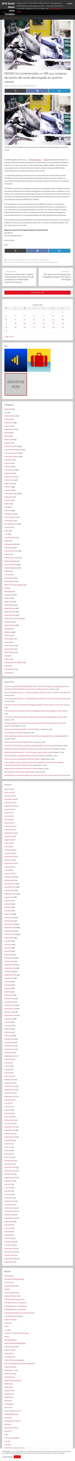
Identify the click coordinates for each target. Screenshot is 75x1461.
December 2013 (10, 1046)
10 (6, 319)
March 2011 (8, 1157)
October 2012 (9, 1093)
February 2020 (9, 826)
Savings (7, 629)
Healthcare (8, 514)
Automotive (8, 423)
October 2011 (9, 1134)
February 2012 (9, 1120)
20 (34, 323)
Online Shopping (10, 568)
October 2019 (9, 836)
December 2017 (10, 884)
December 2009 (10, 1208)
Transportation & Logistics (13, 662)
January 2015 (9, 1002)
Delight (7, 1289)
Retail (41, 260)
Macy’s (6, 1336)
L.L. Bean (7, 1330)
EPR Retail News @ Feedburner (15, 1303)
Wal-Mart (7, 1445)
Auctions (7, 419)
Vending (7, 673)
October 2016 (9, 931)
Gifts (6, 507)
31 (6, 331)
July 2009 (7, 1225)
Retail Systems (9, 1377)
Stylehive (7, 1424)
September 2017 (10, 894)
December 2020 (10, 799)
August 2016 (8, 938)
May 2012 (7, 1110)
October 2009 (9, 1215)
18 (15, 323)
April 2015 (7, 992)
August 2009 (8, 1221)
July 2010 (7, 1184)
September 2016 (10, 934)
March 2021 (8, 792)
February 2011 (9, 1161)
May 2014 (7, 1029)
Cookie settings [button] (7, 1457)
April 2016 (7, 951)
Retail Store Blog (10, 1374)
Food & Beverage (18, 260)
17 (6, 323)
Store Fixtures (9, 645)
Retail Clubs (8, 602)
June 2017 (7, 904)
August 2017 (8, 897)
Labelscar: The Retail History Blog (16, 1333)
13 (34, 319)
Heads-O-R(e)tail (10, 1320)
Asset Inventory (9, 416)
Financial (7, 490)
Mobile (6, 554)
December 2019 (10, 833)
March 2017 (8, 914)
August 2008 (8, 1262)
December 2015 (10, 965)
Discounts (7, 466)
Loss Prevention (10, 537)
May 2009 (7, 1231)
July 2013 (7, 1063)
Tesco (6, 1434)
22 (53, 323)
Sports (6, 642)
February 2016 (9, 958)
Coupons (7, 463)
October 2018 (9, 860)
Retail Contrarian (10, 1367)
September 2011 (10, 1137)
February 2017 (9, 917)
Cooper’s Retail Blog (11, 1286)
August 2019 (8, 840)
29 (53, 327)
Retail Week (8, 1384)
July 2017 (7, 900)
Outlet (6, 571)
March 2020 (8, 823)
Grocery (27, 260)
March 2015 (8, 995)
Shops (6, 635)
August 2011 (8, 1140)
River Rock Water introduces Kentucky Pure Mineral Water (25, 756)
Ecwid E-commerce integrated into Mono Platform (22, 759)
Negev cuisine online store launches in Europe (21, 768)
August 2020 (8, 809)
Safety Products (10, 625)
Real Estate (8, 591)
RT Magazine (9, 1404)
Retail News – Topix (11, 1370)
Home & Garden (10, 517)
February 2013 (9, 1079)
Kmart (6, 1326)
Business (10, 260)
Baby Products (9, 429)
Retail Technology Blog (12, 1380)
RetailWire (8, 1401)
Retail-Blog (8, 1387)
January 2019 (9, 853)
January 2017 (9, 921)
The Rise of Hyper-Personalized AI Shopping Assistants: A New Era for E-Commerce (34, 705)
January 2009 (9, 1245)
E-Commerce (9, 470)
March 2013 (8, 1076)
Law (5, 534)
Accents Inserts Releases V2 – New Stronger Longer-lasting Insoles (28, 752)
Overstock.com (9, 1357)
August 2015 (8, 978)
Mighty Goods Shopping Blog (14, 1343)
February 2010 (9, 1201)
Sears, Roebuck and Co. (12, 1411)
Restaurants (8, 595)
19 (25, 323)
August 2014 (8, 1019)
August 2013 (8, 1059)
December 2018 (10, 857)
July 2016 (7, 941)
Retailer (46, 260)
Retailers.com (9, 1394)
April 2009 (8, 1235)
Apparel (7, 409)
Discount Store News (11, 1293)
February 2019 (9, 850)
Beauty (6, 433)
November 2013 (10, 1049)
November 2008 (10, 1252)
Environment (9, 480)
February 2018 (9, 877)
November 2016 (10, 927)
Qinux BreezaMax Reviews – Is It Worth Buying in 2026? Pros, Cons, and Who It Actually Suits (37, 692)
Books (6, 436)
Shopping (7, 632)
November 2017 (10, 887)
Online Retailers (10, 564)
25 (15, 327)
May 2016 (7, 948)
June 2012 (7, 1107)
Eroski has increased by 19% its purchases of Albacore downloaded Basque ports (32, 262)
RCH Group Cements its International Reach (20, 772)
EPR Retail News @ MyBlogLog (15, 1306)
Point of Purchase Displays (13, 585)
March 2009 (8, 1238)
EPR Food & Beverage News (14, 1299)
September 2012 (10, 1096)
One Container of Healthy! (13, 733)
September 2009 (10, 1218)
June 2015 (7, 985)
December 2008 (10, 1248)
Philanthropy (9, 581)
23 (63, 323)
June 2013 (7, 1066)
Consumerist (9, 1282)
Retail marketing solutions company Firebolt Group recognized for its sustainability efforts (36, 736)
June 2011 (7, 1147)
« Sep (6, 336)
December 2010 (10, 1167)
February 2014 (9, 1039)
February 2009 (9, 1242)
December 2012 (10, 1086)
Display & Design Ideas (12, 1296)
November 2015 (10, 968)
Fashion (7, 487)
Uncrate (7, 1441)
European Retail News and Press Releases (19, 1313)
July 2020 (7, 813)
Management (34, 260)
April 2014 (7, 1032)
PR (5, 588)
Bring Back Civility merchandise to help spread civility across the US (28, 749)
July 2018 (7, 870)
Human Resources (11, 524)
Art (5, 412)
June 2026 (8, 789)
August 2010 (8, 1181)
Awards (7, 426)
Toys (6, 656)
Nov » (12, 336)
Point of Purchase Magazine (14, 1360)
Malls (6, 541)
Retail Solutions (9, 615)
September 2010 (10, 1177)
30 (63, 327)
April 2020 (7, 819)
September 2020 (10, 806)
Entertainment (9, 477)
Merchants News (10, 1340)
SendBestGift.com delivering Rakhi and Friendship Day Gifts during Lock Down (32, 775)
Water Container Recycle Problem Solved (19, 742)
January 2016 (9, 961)
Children (7, 443)
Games (6, 504)
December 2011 (9, 1127)
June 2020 (8, 816)
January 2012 (9, 1123)
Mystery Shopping (10, 561)
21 (43, 323)
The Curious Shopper (11, 1438)
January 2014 (9, 1042)
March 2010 (8, 1198)
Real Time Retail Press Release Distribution (19, 1363)
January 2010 (9, 1204)
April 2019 (7, 846)
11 (15, 319)
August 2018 (8, 867)
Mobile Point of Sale (11, 558)
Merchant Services (11, 551)
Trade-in (7, 659)
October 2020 (9, 803)
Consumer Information (12, 450)
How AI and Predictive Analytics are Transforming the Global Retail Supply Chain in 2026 (35, 717)
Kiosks (6, 531)
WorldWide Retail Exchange (14, 1448)
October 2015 (9, 971)
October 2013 (9, 1052)
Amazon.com (9, 1276)
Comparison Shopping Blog (14, 1279)
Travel (6, 666)
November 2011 (9, 1130)
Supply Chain (9, 649)
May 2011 (7, 1150)
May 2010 (7, 1191)
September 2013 (10, 1056)
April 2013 (7, 1073)
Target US (7, 1431)
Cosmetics (8, 460)
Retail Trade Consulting (12, 618)
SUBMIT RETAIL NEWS (37, 292)
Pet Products (9, 578)
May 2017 (7, 907)
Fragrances (8, 497)
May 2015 (7, 988)
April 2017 (7, 911)
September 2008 (10, 1259)
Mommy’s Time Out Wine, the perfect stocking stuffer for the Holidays (29, 745)
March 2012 (8, 1117)
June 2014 (7, 1025)
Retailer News (9, 1390)
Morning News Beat (11, 1347)
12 (24, 319)
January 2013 (9, 1083)
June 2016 (8, 944)
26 (25, 327)
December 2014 (10, 1005)
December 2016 (10, 924)
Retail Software (9, 612)
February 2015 (9, 998)
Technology (8, 652)
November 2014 (10, 1009)
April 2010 (7, 1194)
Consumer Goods (10, 446)
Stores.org (8, 1417)
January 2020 (9, 830)
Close (69, 3)
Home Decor (9, 521)
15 (53, 319)
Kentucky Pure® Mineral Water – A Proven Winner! (22, 729)
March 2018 (8, 873)
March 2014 (8, 1036)
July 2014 (7, 1022)
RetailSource (9, 1397)
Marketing (8, 548)
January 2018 (9, 880)
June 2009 (8, 1228)
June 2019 (8, 843)
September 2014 (10, 1015)
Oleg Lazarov (9, 1353)
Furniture (7, 500)
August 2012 (8, 1100)
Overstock (8, 575)
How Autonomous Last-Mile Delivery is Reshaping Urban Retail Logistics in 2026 (33, 711)
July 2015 (7, 982)
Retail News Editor (30, 86)
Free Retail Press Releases (13, 1316)
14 (43, 319)
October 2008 (9, 1255)
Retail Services (9, 608)
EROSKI (46, 160)
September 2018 (10, 863)
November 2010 (10, 1171)
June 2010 (8, 1188)
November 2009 (10, 1211)
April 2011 (7, 1154)
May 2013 (7, 1069)
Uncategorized (9, 669)
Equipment (8, 483)
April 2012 (7, 1113)
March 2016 (8, 955)
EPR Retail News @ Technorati (15, 1309)
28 (44, 327)
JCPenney (8, 1323)
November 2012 (10, 1090)
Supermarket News (11, 1428)
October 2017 (9, 890)
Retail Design (9, 605)
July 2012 (7, 1103)
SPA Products (9, 639)
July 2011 (7, 1144)
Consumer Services (11, 453)
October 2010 (9, 1174)
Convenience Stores (11, 456)
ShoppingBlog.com (11, 1414)
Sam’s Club (8, 1407)
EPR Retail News (35, 160)
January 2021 (9, 796)
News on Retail (9, 1350)
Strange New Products (12, 1421)
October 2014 (9, 1012)
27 (34, 327)
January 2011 (8, 1164)
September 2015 (10, 975)
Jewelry (7, 527)
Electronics (8, 473)
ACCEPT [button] (17, 1456)
